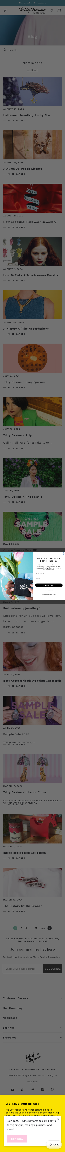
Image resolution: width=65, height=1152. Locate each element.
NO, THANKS (49, 590)
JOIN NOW (17, 1139)
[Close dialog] (63, 554)
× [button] (58, 1119)
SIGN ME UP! (49, 585)
